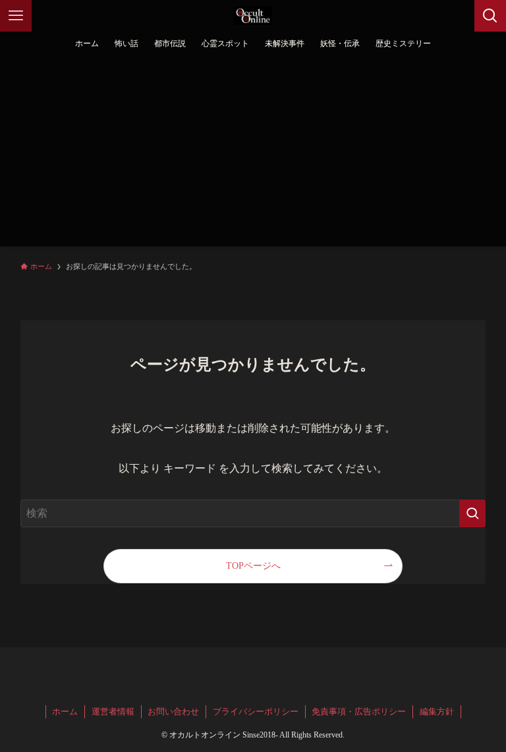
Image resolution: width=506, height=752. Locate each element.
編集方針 (437, 711)
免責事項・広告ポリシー (359, 711)
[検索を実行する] (472, 513)
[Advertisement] (253, 154)
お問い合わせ (173, 711)
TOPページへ (253, 565)
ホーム (65, 711)
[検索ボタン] (490, 16)
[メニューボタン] (16, 16)
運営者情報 (113, 711)
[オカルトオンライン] (253, 16)
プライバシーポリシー (255, 711)
